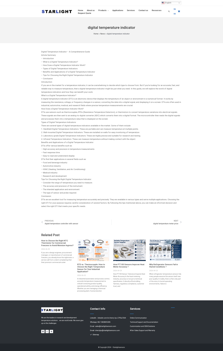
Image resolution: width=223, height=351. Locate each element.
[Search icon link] (169, 11)
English (168, 3)
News (102, 34)
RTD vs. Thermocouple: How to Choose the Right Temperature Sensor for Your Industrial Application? (91, 268)
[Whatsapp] (47, 331)
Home (95, 34)
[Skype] (51, 331)
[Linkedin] (43, 331)
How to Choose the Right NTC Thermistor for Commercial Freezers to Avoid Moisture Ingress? (57, 243)
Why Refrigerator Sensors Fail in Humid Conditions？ (163, 265)
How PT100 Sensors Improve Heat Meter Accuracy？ (128, 265)
